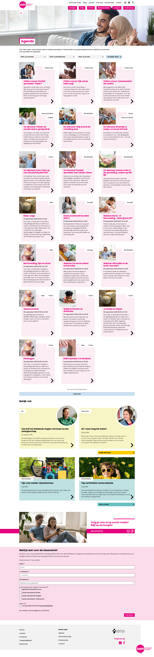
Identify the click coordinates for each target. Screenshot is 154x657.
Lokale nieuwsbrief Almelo (31, 592)
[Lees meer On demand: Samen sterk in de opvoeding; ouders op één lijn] (118, 174)
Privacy (21, 630)
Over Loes (99, 2)
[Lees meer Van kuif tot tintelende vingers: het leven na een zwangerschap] (47, 428)
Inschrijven (129, 615)
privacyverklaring (46, 606)
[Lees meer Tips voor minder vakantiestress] (47, 479)
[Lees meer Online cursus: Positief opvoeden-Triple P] (38, 85)
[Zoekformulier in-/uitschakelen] (133, 2)
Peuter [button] (91, 8)
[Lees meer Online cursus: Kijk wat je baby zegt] (78, 85)
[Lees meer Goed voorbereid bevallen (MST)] (78, 221)
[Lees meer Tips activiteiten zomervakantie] (107, 479)
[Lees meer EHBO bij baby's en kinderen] (78, 364)
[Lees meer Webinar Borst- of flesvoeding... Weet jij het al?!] (118, 221)
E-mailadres (24, 571)
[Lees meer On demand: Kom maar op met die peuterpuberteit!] (38, 174)
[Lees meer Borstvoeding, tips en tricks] (38, 268)
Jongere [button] (117, 8)
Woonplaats (24, 579)
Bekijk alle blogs (105, 452)
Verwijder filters (113, 57)
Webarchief (23, 644)
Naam (22, 564)
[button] (125, 2)
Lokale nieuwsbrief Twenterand (33, 599)
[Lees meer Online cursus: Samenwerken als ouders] (118, 85)
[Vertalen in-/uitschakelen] (129, 2)
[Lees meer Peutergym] (38, 364)
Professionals (109, 2)
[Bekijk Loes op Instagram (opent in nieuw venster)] (128, 531)
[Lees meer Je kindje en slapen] (118, 315)
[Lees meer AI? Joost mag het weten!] (107, 428)
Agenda (61, 633)
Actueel (91, 2)
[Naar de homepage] (21, 13)
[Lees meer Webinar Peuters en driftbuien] (78, 315)
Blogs (85, 2)
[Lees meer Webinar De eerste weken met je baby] (78, 268)
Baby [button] (82, 8)
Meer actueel (104, 504)
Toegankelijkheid (25, 640)
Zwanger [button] (72, 8)
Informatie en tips (75, 2)
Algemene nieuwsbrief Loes (31, 589)
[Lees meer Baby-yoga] (38, 221)
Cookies (22, 633)
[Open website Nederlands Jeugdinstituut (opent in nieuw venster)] (118, 631)
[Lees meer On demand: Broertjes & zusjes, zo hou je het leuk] (118, 130)
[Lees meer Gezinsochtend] (38, 315)
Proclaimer (23, 637)
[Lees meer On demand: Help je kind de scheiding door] (78, 130)
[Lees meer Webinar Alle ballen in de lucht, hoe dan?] (118, 268)
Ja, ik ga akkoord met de (37, 606)
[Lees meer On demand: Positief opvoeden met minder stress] (78, 174)
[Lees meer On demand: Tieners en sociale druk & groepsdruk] (38, 130)
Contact (119, 2)
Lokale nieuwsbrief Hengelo (31, 596)
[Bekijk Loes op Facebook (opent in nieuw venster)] (132, 531)
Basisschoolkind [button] (103, 8)
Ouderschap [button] (129, 8)
